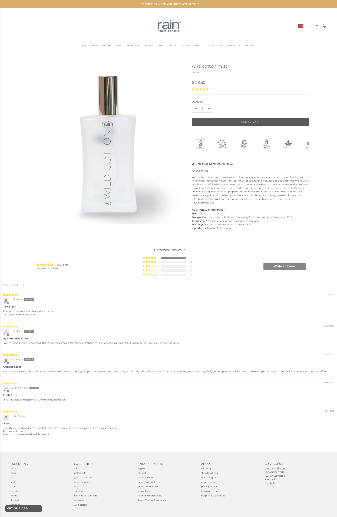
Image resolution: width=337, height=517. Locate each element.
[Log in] (317, 26)
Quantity (198, 101)
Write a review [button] (284, 266)
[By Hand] (201, 144)
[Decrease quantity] (196, 108)
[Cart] (325, 26)
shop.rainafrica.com (276, 468)
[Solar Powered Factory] (245, 144)
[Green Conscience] (289, 144)
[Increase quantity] (209, 108)
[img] (10, 294)
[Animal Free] (267, 144)
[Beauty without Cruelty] (223, 144)
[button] (150, 258)
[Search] (309, 26)
